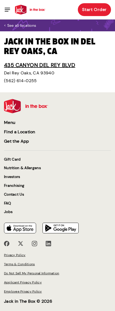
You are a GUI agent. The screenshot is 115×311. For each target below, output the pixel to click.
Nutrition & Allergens (22, 168)
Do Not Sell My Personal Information (31, 273)
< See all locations (20, 25)
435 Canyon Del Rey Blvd (39, 65)
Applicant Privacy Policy (23, 282)
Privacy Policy (14, 255)
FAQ (7, 203)
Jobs (8, 212)
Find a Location (19, 131)
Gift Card (12, 159)
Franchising (14, 185)
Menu (9, 122)
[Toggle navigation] (7, 9)
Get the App (16, 141)
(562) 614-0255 (20, 81)
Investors (12, 177)
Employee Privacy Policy (23, 291)
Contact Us (14, 194)
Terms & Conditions (19, 264)
